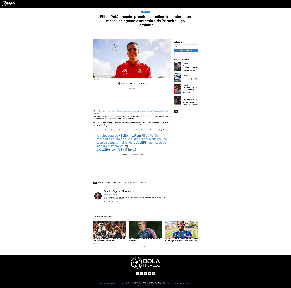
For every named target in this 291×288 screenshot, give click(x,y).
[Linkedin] (109, 201)
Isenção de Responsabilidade (145, 283)
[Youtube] (153, 273)
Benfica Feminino (117, 182)
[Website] (117, 201)
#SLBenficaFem (130, 135)
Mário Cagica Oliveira (127, 83)
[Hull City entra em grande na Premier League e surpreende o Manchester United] (109, 229)
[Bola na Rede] (8, 4)
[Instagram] (107, 201)
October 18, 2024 (139, 154)
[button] (173, 3)
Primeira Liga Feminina (139, 182)
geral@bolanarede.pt (186, 283)
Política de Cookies (120, 283)
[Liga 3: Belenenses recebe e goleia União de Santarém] (177, 77)
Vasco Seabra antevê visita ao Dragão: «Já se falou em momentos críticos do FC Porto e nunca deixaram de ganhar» (190, 103)
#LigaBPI (139, 142)
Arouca (185, 97)
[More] (179, 31)
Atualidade (145, 11)
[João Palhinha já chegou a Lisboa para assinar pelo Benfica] (145, 229)
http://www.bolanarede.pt (110, 194)
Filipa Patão (127, 182)
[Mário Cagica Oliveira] (119, 83)
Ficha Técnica (103, 283)
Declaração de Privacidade (131, 283)
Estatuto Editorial (111, 283)
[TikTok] (145, 273)
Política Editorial (156, 283)
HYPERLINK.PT (150, 285)
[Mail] (112, 201)
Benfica (108, 182)
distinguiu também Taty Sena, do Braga (134, 130)
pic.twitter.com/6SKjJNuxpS (116, 149)
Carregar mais (186, 109)
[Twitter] (115, 201)
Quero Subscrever (186, 50)
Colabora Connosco (171, 283)
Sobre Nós (163, 283)
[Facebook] (104, 201)
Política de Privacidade (188, 54)
